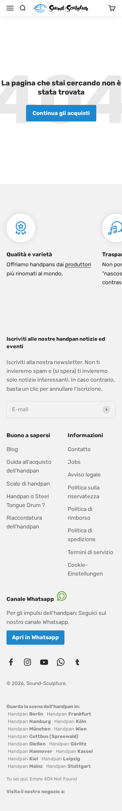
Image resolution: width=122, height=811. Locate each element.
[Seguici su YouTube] (44, 662)
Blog (12, 449)
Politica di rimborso (80, 513)
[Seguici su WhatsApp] (60, 662)
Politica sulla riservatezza (84, 492)
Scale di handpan (28, 483)
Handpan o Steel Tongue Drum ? (28, 500)
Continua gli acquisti (61, 113)
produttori (78, 264)
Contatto (79, 449)
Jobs (74, 462)
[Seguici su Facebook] (11, 662)
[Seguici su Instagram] (27, 662)
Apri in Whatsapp (35, 637)
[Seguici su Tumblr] (77, 662)
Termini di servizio (90, 552)
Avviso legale (84, 474)
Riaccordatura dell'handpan (24, 522)
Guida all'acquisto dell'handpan (29, 466)
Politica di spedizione (82, 534)
